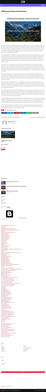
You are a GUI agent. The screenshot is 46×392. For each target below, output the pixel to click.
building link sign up (5, 262)
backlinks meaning (4, 245)
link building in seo (4, 290)
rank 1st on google (4, 317)
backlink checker (4, 234)
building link (3, 255)
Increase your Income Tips (6, 285)
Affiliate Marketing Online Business (9, 8)
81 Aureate (3, 226)
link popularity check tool (6, 297)
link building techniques (5, 294)
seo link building (4, 326)
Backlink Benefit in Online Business (7, 232)
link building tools (4, 295)
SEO (2, 322)
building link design (4, 258)
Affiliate (2, 227)
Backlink (2, 231)
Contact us (3, 351)
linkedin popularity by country (7, 302)
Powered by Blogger (22, 217)
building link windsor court (6, 265)
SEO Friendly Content (5, 324)
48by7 (3, 13)
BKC (2, 251)
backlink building (4, 233)
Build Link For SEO (4, 253)
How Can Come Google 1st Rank (7, 279)
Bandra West (3, 247)
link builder (3, 288)
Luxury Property (4, 304)
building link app (4, 257)
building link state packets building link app (9, 264)
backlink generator (4, 237)
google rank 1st (4, 276)
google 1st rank (4, 273)
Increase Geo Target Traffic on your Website (10, 283)
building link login (4, 259)
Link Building (3, 289)
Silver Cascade (4, 328)
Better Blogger (4, 250)
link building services (5, 291)
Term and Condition (27, 348)
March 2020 (4, 202)
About (39, 390)
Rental (2, 320)
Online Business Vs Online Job (12, 181)
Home (2, 8)
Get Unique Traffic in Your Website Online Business (11, 269)
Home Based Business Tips (6, 278)
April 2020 (3, 199)
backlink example (4, 236)
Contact (2, 349)
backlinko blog (4, 243)
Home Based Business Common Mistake (9, 277)
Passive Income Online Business (7, 314)
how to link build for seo (5, 282)
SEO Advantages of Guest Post (7, 323)
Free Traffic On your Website (6, 268)
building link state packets (6, 263)
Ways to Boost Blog (5, 334)
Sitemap (24, 346)
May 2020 (3, 196)
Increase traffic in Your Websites (7, 284)
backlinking (3, 240)
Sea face (3, 321)
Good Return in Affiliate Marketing (7, 270)
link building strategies (5, 292)
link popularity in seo (5, 300)
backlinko (3, 242)
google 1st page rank (5, 271)
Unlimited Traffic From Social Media (8, 333)
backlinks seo (3, 246)
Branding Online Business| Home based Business (10, 252)
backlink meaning (4, 238)
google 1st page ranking (5, 272)
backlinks (3, 244)
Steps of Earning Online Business (7, 329)
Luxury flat (3, 303)
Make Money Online (5, 305)
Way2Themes (10, 390)
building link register (5, 260)
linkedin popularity (4, 301)
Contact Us (43, 390)
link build (2, 287)
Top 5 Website (4, 332)
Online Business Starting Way (6, 311)
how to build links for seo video (7, 281)
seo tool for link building (5, 327)
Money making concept (5, 308)
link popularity (4, 296)
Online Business (4, 310)
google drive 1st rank (5, 275)
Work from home (4, 336)
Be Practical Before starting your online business (16, 186)
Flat (2, 266)
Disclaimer (3, 348)
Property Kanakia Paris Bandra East (8, 316)
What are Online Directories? (12, 191)
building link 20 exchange (6, 256)
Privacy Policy (25, 349)
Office (2, 309)
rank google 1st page (5, 318)
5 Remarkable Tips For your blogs (7, 225)
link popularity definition (5, 298)
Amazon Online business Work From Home (9, 230)
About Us (25, 351)
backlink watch (4, 239)
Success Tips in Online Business (7, 330)
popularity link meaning (5, 315)
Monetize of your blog (5, 307)
